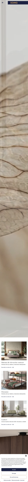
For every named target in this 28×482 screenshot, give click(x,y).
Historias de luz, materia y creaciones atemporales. (13, 364)
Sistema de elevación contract (12, 362)
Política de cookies (7, 480)
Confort (4, 420)
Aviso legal (22, 480)
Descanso (4, 392)
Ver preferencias (14, 477)
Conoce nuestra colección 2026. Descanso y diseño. (13, 421)
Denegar (14, 473)
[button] (26, 455)
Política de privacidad (15, 480)
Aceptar (14, 469)
